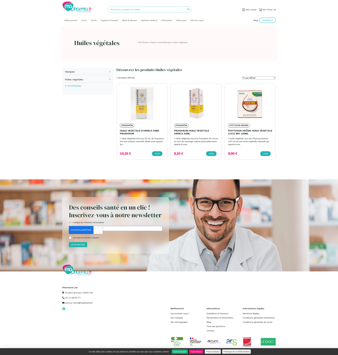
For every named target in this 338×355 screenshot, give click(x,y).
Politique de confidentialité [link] (236, 351)
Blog (256, 20)
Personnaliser (212, 351)
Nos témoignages (179, 322)
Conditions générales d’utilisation (259, 317)
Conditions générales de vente (257, 322)
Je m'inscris (78, 244)
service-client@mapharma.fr (79, 302)
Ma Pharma (144, 42)
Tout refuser (196, 351)
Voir (157, 153)
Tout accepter (179, 351)
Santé (153, 42)
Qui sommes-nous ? (180, 313)
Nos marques (177, 317)
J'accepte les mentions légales (86, 237)
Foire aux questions (216, 326)
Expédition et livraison (217, 313)
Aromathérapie (164, 42)
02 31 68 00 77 (73, 297)
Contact (267, 20)
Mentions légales (251, 313)
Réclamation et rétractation (220, 317)
